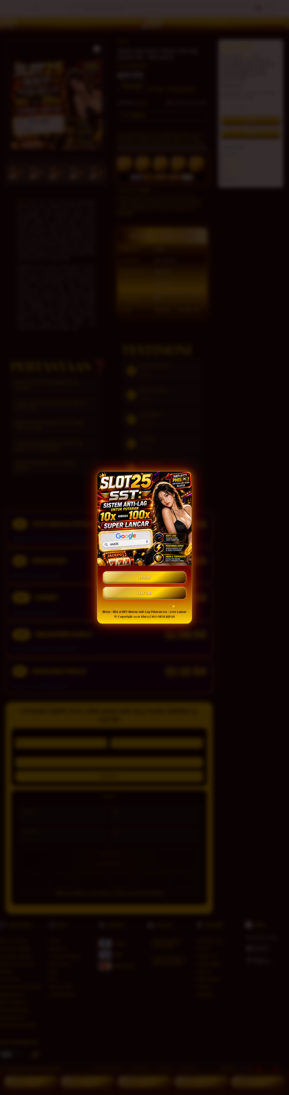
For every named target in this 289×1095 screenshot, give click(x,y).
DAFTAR (144, 593)
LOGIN (145, 577)
